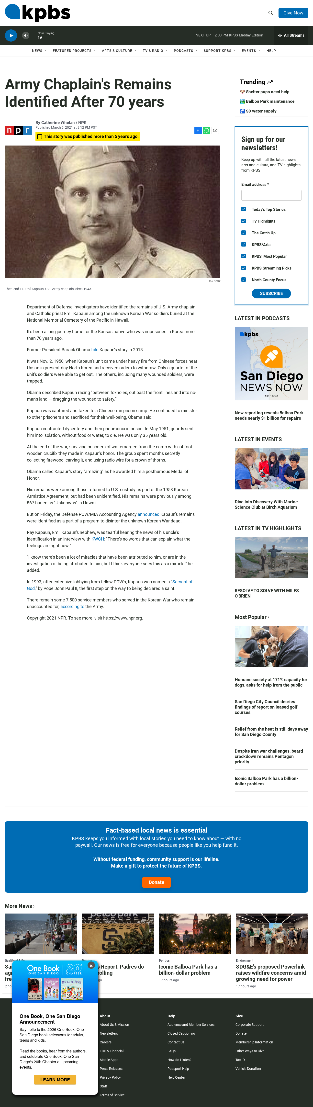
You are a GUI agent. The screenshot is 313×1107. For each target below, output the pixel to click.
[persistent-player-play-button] (11, 36)
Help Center (176, 1077)
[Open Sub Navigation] (46, 51)
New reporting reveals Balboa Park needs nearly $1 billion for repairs (269, 415)
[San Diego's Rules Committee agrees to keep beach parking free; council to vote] (41, 934)
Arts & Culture (117, 51)
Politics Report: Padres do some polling (113, 970)
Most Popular (251, 617)
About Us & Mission (114, 1025)
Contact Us (176, 1042)
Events (249, 51)
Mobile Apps (109, 1060)
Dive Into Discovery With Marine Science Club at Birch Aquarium (266, 504)
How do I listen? (179, 1060)
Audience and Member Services (191, 1025)
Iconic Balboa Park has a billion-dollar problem (266, 781)
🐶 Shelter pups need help (265, 91)
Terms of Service (112, 1095)
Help (271, 51)
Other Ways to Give (249, 1051)
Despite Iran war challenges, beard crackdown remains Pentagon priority (269, 756)
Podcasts (183, 51)
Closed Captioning (181, 1033)
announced (148, 514)
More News (18, 906)
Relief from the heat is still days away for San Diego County (271, 731)
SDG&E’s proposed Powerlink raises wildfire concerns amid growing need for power (271, 973)
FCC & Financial (111, 1051)
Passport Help (178, 1069)
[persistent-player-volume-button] (26, 35)
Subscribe (271, 293)
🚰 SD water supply (258, 111)
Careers (106, 1042)
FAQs (172, 1051)
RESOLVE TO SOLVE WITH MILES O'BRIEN (267, 593)
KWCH (97, 539)
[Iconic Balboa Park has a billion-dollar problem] (195, 934)
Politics (164, 960)
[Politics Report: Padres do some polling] (118, 934)
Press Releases (111, 1069)
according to (72, 606)
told (95, 349)
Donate (156, 882)
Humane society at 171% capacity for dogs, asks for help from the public (271, 682)
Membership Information (254, 1042)
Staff (103, 1086)
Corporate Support (249, 1025)
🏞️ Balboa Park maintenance (267, 101)
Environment (244, 960)
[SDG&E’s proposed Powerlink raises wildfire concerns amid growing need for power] (272, 934)
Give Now (293, 13)
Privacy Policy (110, 1077)
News (37, 51)
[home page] (37, 13)
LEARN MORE (55, 1079)
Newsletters (109, 1033)
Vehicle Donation (248, 1069)
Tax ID (240, 1060)
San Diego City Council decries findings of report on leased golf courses (266, 707)
